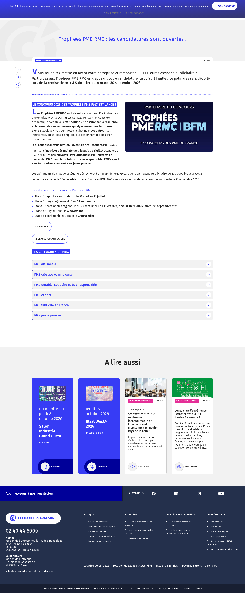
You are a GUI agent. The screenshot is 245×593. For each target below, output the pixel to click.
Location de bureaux (96, 565)
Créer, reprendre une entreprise (101, 527)
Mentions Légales (145, 589)
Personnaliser (135, 12)
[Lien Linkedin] (183, 493)
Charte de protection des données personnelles (66, 589)
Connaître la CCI (217, 514)
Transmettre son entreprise (100, 541)
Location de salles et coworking (132, 565)
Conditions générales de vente (109, 589)
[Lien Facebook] (160, 493)
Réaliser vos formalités (98, 522)
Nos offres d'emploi (219, 532)
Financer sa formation (138, 538)
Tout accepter (226, 5)
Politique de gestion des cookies (174, 589)
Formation (131, 514)
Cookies (198, 589)
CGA (130, 589)
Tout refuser (113, 12)
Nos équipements (218, 536)
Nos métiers (216, 527)
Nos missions (217, 522)
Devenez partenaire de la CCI (200, 565)
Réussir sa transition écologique (102, 536)
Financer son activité (97, 532)
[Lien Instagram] (205, 493)
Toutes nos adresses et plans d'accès (30, 571)
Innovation (38, 95)
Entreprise (90, 514)
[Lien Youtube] (228, 493)
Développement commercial (57, 95)
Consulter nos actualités (181, 514)
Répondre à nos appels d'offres (224, 549)
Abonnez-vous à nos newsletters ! (30, 493)
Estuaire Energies (167, 565)
